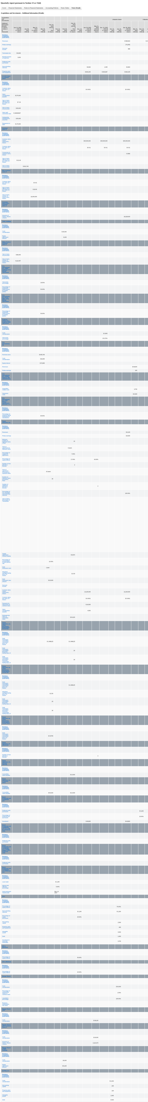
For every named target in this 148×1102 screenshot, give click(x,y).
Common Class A (5, 129)
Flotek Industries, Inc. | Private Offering (6, 762)
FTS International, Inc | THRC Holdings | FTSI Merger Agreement (6, 269)
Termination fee (6, 53)
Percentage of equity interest (6, 459)
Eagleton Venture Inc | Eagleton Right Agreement (6, 321)
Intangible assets (5, 932)
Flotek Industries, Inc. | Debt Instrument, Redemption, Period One (6, 625)
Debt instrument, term (6, 567)
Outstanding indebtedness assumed (6, 118)
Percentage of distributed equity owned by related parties (6, 289)
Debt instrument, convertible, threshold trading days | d (6, 651)
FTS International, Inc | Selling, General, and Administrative (6, 376)
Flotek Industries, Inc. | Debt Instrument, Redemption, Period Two (6, 669)
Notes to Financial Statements (33, 8)
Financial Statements (15, 8)
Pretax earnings (6, 44)
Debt (3, 936)
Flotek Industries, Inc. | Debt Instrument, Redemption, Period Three (6, 720)
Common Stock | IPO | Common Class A (5, 204)
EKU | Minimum (6, 961)
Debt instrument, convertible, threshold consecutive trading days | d (6, 659)
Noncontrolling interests (6, 67)
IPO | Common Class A (6, 171)
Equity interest (6, 363)
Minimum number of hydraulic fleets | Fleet (6, 441)
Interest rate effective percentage (5, 887)
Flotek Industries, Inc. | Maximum (6, 744)
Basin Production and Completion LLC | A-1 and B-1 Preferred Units (6, 828)
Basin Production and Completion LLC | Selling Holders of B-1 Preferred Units (6, 849)
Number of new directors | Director (6, 465)
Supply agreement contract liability (6, 555)
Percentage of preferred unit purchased (6, 816)
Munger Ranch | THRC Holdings (6, 1049)
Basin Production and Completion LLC (6, 799)
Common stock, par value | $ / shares (6, 89)
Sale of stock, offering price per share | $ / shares (6, 102)
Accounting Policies (52, 8)
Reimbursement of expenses (6, 57)
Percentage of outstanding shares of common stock (6, 992)
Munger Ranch (6, 976)
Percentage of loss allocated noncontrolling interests (6, 493)
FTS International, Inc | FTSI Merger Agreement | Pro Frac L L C (6, 401)
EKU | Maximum (5, 946)
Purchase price (6, 354)
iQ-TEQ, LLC (5, 1070)
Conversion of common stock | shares (6, 154)
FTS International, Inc (6, 344)
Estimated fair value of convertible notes (6, 617)
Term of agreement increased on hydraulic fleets (6, 471)
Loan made (5, 882)
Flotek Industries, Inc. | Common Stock (6, 780)
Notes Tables (65, 8)
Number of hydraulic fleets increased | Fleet (6, 478)
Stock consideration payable (6, 95)
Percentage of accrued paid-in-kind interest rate (6, 561)
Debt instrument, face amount (6, 580)
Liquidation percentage (5, 999)
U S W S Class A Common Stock (6, 77)
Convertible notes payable (6, 775)
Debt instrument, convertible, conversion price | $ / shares (5, 641)
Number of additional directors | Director (5, 486)
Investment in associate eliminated (6, 941)
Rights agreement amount (5, 237)
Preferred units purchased (6, 62)
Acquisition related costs (5, 389)
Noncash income (4, 49)
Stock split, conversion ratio (6, 113)
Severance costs (5, 394)
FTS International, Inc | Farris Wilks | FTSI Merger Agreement (6, 298)
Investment (5, 821)
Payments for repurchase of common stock (6, 604)
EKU (3, 896)
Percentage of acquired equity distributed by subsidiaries (6, 415)
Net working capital (5, 922)
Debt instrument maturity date (6, 892)
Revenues (5, 41)
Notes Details (76, 8)
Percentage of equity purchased (6, 917)
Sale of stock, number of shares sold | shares (6, 196)
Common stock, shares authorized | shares (6, 141)
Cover (4, 8)
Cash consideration (6, 232)
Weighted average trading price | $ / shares (6, 573)
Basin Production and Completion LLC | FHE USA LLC (6, 870)
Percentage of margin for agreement (6, 454)
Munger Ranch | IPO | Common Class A (6, 1026)
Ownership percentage (5, 282)
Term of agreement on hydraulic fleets (6, 448)
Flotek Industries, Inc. (6, 422)
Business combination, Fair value (5, 1004)
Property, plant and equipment (6, 72)
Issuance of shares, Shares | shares (6, 216)
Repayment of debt (6, 124)
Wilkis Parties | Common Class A (6, 243)
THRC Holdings (6, 221)
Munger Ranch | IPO (6, 1009)
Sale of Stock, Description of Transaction (6, 500)
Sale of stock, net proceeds (6, 108)
